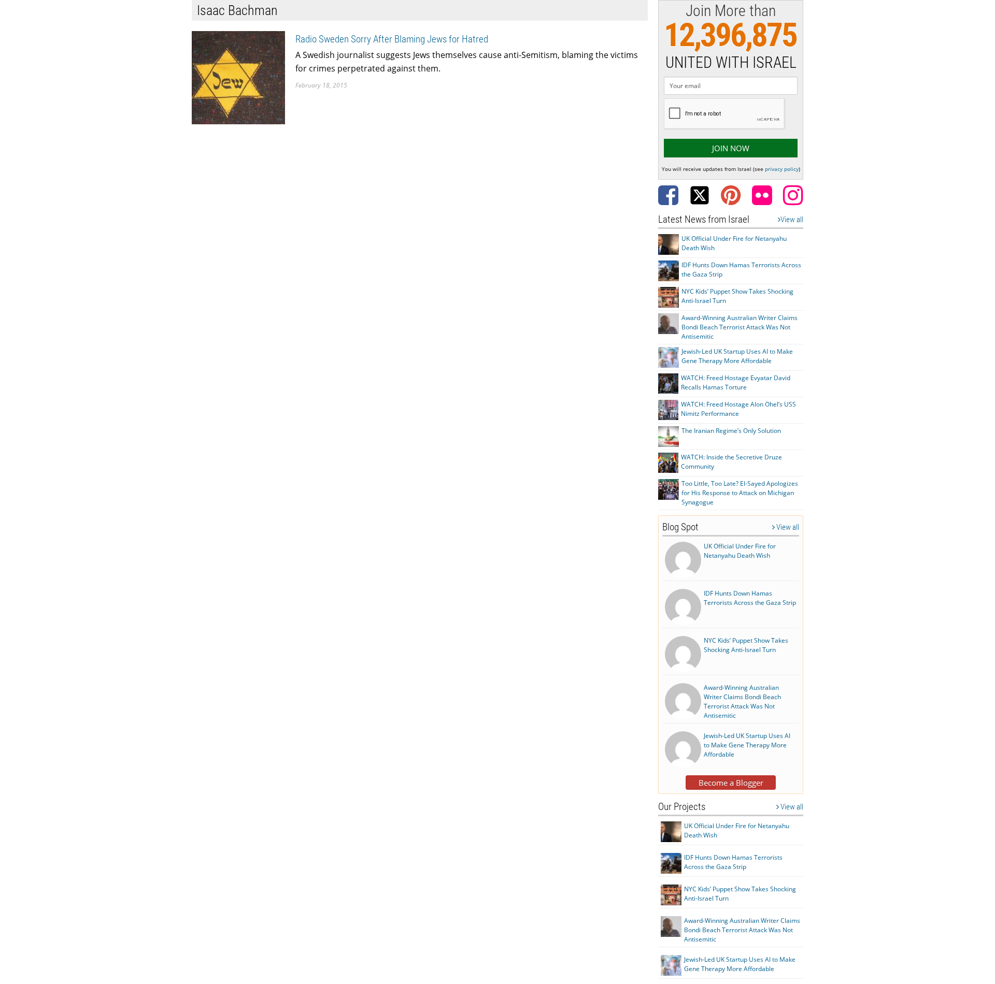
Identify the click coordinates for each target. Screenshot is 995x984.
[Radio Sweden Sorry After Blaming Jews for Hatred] (238, 77)
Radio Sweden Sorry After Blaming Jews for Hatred (391, 39)
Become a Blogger (731, 782)
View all (791, 219)
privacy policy (782, 168)
